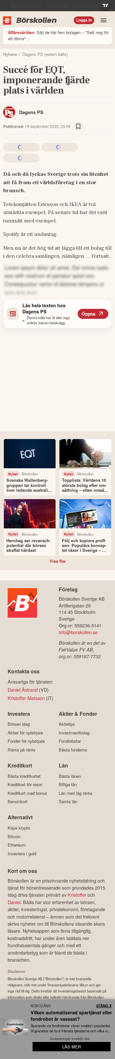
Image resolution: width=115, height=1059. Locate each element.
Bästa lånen (70, 776)
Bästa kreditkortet (24, 776)
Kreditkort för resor (25, 784)
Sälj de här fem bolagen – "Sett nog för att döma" (58, 35)
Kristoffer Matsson (26, 698)
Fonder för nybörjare (26, 741)
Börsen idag (19, 724)
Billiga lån (68, 784)
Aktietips (67, 724)
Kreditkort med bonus (27, 793)
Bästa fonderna (73, 750)
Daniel (14, 902)
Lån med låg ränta (75, 793)
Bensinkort (17, 801)
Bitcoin (14, 836)
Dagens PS (31, 112)
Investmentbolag (74, 733)
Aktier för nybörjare (25, 733)
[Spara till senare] (78, 126)
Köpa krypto (19, 828)
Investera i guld (22, 853)
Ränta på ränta (21, 750)
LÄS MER (71, 1047)
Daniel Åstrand (23, 689)
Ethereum (17, 845)
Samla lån (68, 801)
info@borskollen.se (78, 632)
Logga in (84, 20)
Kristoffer (77, 894)
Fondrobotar (70, 741)
